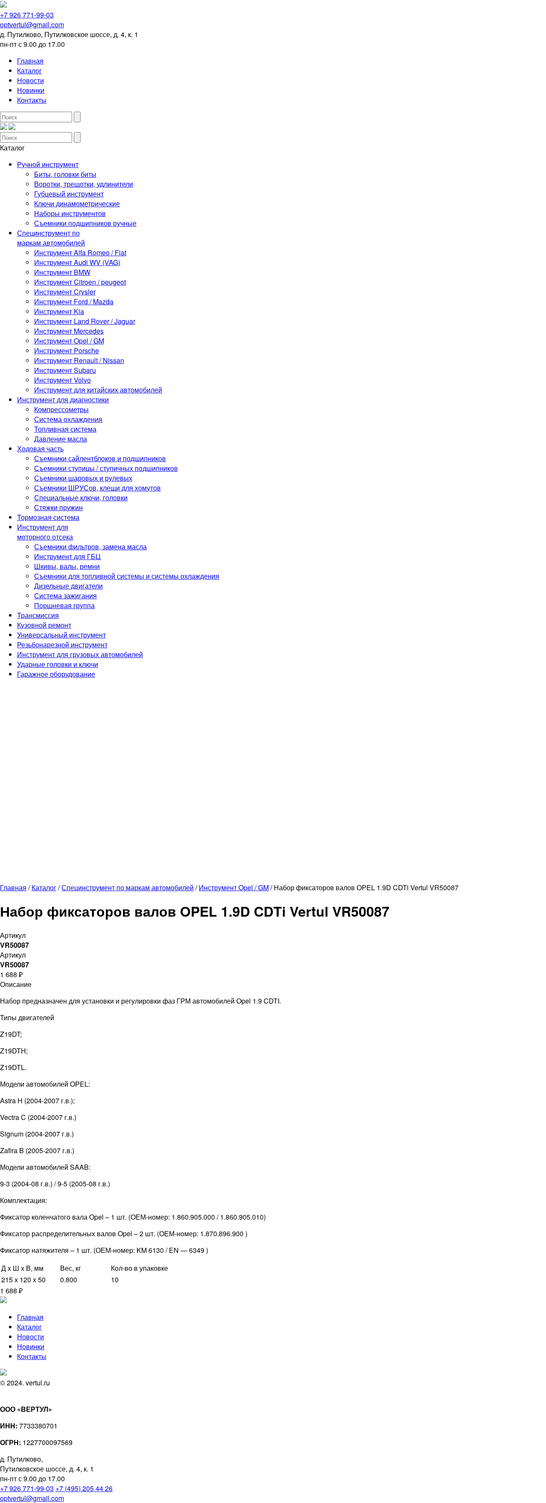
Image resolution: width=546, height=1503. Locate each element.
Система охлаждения (68, 419)
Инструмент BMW (62, 272)
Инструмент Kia (59, 311)
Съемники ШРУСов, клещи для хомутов (97, 488)
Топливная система (65, 429)
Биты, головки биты (65, 174)
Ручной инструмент (47, 164)
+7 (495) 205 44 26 (84, 1488)
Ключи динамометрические (77, 203)
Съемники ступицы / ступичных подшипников (106, 468)
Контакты (31, 100)
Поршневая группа (64, 605)
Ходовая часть (40, 448)
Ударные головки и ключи (57, 664)
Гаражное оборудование (56, 674)
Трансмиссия (38, 615)
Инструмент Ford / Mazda (73, 301)
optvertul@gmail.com (32, 24)
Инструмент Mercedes (69, 331)
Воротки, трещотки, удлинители (83, 184)
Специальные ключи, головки (81, 497)
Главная (30, 61)
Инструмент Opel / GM (69, 341)
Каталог (29, 70)
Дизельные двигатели (68, 586)
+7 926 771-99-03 (27, 15)
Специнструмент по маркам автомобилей (51, 238)
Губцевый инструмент (69, 194)
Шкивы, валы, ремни (67, 566)
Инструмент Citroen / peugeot (80, 282)
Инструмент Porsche (66, 350)
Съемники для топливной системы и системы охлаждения (126, 576)
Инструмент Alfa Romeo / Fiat (80, 252)
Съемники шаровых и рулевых (83, 478)
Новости (30, 80)
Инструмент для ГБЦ (67, 556)
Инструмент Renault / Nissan (79, 360)
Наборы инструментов (70, 213)
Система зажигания (65, 595)
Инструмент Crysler (65, 292)
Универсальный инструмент (61, 635)
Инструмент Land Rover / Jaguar (84, 321)
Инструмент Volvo (62, 380)
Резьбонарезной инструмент (62, 644)
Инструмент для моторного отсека (45, 532)
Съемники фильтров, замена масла (90, 546)
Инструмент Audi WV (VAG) (77, 262)
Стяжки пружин (58, 507)
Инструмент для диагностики (63, 399)
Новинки (30, 90)
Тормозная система (48, 517)
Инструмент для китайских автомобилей (98, 390)
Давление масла (60, 439)
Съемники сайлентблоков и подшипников (100, 458)
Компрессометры (61, 409)
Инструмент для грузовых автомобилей (80, 654)
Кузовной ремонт (44, 625)
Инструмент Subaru (65, 370)
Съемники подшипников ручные (85, 223)
